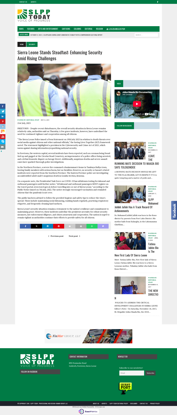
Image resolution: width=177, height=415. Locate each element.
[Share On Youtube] (2, 136)
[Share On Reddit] (2, 126)
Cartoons (66, 28)
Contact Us (23, 2)
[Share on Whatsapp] (92, 226)
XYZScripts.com (100, 407)
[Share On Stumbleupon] (2, 131)
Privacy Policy (155, 403)
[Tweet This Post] (36, 226)
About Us (96, 403)
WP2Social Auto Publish (79, 407)
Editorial (88, 28)
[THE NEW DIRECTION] (130, 292)
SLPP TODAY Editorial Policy (119, 403)
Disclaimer (133, 403)
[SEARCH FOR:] (146, 34)
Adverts (33, 2)
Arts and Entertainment (48, 28)
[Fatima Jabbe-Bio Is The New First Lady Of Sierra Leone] (130, 248)
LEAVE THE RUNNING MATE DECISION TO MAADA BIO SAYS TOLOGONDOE (137, 161)
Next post (73, 236)
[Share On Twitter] (2, 111)
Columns (77, 28)
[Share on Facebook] (25, 226)
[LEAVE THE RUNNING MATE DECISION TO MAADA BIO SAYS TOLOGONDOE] (130, 158)
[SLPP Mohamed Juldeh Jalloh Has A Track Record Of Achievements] (130, 201)
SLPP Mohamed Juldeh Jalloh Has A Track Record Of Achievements (136, 205)
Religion (99, 28)
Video (119, 83)
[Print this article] (80, 226)
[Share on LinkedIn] (47, 226)
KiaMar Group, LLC (62, 403)
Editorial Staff (32, 120)
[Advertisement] (116, 11)
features (30, 28)
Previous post (57, 236)
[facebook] (158, 1)
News (21, 28)
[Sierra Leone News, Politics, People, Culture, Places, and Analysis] (39, 15)
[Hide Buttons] (1, 150)
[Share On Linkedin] (2, 116)
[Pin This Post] (58, 226)
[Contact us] (2, 146)
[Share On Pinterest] (2, 121)
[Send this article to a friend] (69, 226)
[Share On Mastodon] (103, 226)
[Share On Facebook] (2, 106)
